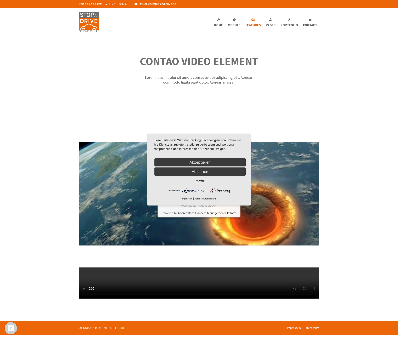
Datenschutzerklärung (205, 198)
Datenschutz (311, 328)
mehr (200, 181)
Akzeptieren (200, 162)
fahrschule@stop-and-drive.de (157, 4)
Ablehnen (200, 171)
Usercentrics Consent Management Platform (207, 213)
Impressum (294, 328)
